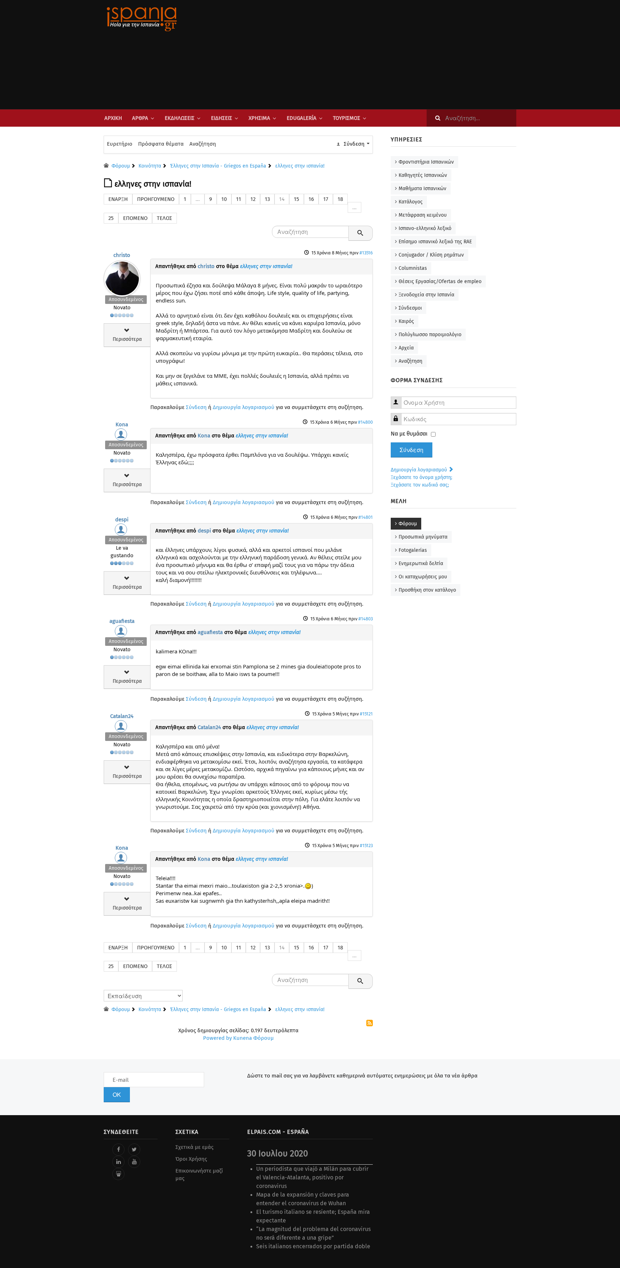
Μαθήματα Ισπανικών (422, 188)
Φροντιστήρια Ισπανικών (426, 162)
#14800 (365, 422)
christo (121, 255)
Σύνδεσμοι (410, 308)
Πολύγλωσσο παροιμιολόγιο (430, 335)
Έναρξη (118, 199)
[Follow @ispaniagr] (134, 1149)
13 (267, 199)
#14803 (365, 618)
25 (111, 218)
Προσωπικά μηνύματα (423, 537)
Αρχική (113, 118)
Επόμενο (135, 218)
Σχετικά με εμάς (194, 1147)
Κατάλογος (411, 202)
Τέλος (164, 218)
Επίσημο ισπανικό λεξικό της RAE (435, 242)
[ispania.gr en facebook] (118, 1149)
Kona (122, 424)
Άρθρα (140, 118)
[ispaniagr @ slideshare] (118, 1174)
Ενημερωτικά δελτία (421, 563)
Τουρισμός (346, 118)
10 (224, 199)
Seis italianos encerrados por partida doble (313, 1246)
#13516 (366, 252)
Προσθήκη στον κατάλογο (427, 590)
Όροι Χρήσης (191, 1159)
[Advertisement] (381, 54)
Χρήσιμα (259, 118)
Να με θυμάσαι (409, 433)
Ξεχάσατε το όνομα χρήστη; (421, 477)
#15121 (366, 714)
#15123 (366, 845)
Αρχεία (406, 348)
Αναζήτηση (202, 144)
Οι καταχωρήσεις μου (423, 577)
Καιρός (406, 321)
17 (325, 199)
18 (340, 199)
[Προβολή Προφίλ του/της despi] (122, 531)
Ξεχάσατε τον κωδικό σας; (420, 485)
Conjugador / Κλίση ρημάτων (431, 255)
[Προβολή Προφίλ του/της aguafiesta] (122, 633)
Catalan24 (121, 716)
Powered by (217, 1038)
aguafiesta (122, 621)
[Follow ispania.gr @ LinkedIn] (118, 1162)
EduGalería (301, 118)
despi (121, 519)
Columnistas (413, 268)
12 (252, 199)
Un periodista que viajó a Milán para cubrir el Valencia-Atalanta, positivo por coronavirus (312, 1177)
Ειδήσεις (221, 118)
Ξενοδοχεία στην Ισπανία (426, 295)
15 (296, 199)
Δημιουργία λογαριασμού (243, 407)
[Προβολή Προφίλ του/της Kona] (122, 436)
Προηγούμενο (155, 199)
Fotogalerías (413, 550)
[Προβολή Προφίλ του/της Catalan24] (122, 728)
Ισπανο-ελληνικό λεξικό (425, 228)
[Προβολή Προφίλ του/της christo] (122, 276)
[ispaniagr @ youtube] (134, 1162)
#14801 (365, 517)
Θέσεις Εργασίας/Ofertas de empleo (440, 281)
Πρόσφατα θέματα (161, 144)
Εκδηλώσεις (179, 118)
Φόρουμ (408, 524)
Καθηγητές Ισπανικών (423, 175)
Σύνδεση (196, 407)
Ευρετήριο (119, 144)
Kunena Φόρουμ (253, 1038)
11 (238, 199)
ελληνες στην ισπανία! (266, 266)
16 (311, 199)
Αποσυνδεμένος (126, 299)
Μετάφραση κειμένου (423, 215)
